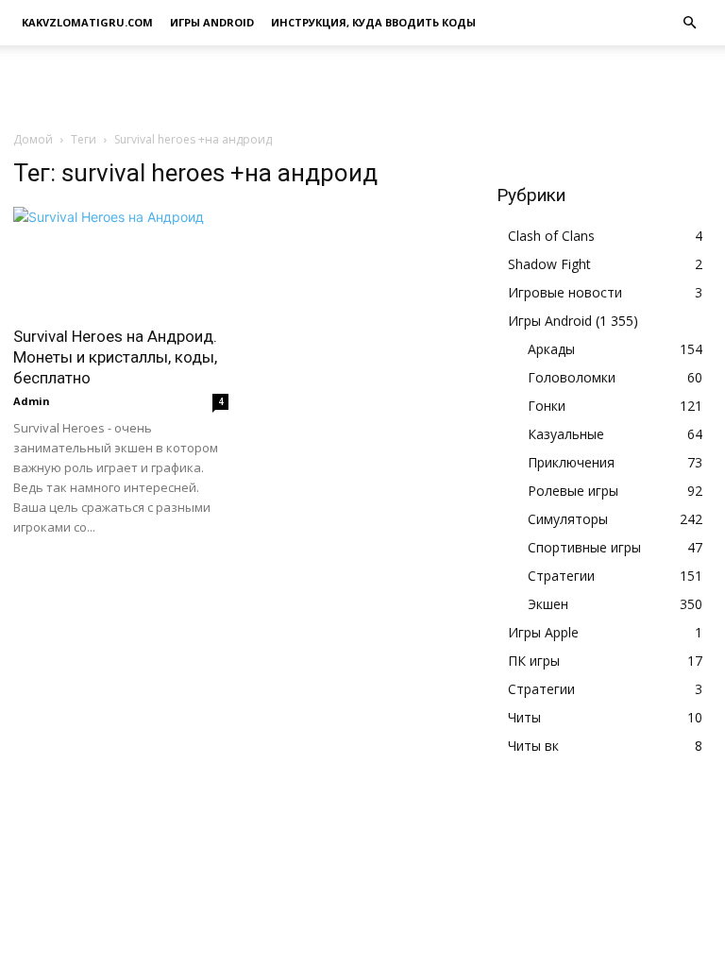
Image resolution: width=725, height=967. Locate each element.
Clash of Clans (551, 236)
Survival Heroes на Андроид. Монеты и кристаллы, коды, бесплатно (115, 357)
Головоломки (571, 377)
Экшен (548, 604)
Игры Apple (543, 632)
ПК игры (534, 661)
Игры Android (212, 22)
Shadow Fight (549, 264)
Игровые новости (565, 292)
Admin (31, 401)
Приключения (571, 462)
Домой (33, 139)
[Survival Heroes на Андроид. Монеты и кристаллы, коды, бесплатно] (120, 260)
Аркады (551, 349)
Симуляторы (568, 519)
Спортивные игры (584, 547)
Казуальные (566, 434)
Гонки (546, 406)
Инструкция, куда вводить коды (373, 22)
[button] (689, 23)
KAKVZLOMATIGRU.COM (87, 22)
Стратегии (561, 576)
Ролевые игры (573, 491)
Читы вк (533, 746)
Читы (524, 717)
